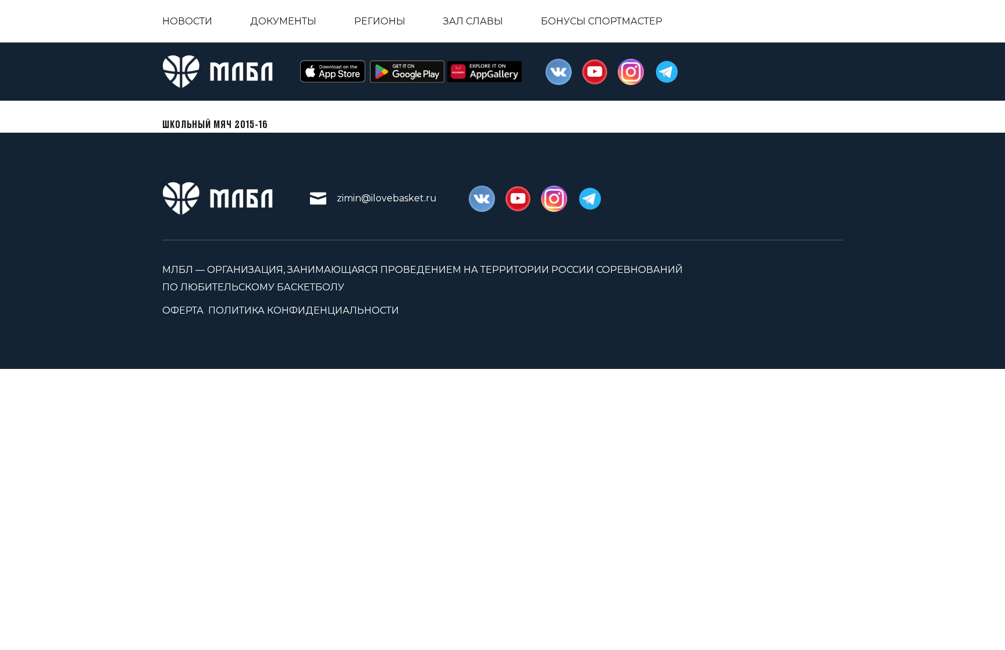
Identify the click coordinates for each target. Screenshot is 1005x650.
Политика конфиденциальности (303, 310)
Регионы (379, 21)
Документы (283, 21)
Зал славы (473, 21)
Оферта (183, 310)
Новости (187, 21)
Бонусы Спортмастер (601, 21)
